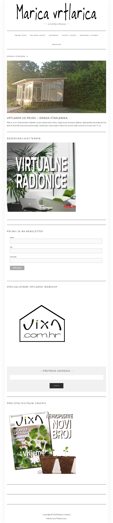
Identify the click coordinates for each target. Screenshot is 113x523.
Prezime (13, 257)
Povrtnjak (53, 35)
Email (12, 237)
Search (56, 386)
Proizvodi (56, 44)
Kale (48, 518)
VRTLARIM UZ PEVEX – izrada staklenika (37, 118)
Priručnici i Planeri (89, 35)
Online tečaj (21, 35)
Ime (11, 247)
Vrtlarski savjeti (38, 35)
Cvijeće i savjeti (69, 35)
